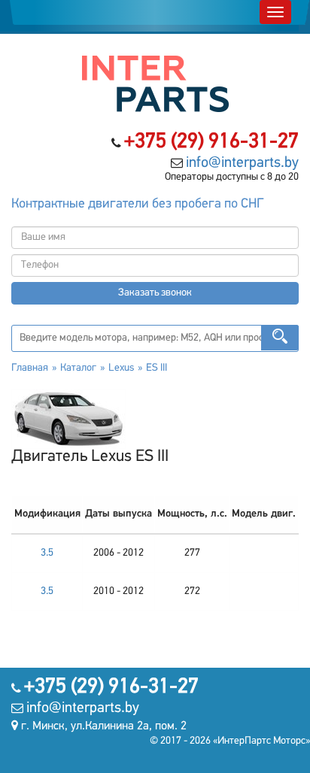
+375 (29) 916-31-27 (211, 142)
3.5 (47, 553)
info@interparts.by (242, 163)
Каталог (78, 368)
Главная (29, 368)
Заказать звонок (155, 293)
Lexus (121, 368)
